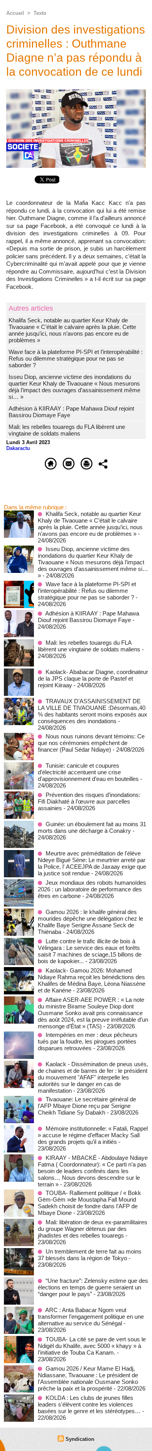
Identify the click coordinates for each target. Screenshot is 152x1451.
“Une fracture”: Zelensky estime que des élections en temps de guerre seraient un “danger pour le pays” (93, 1287)
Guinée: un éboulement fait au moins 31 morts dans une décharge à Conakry (92, 827)
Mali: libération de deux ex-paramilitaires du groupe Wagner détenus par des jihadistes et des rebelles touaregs (92, 1229)
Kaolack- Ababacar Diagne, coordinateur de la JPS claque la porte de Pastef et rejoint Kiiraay (93, 678)
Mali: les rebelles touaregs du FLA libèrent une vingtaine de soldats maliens (67, 430)
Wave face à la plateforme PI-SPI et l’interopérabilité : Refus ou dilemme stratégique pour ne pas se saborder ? (76, 358)
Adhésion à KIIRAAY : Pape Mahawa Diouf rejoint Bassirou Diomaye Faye (88, 616)
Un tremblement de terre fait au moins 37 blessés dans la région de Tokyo (89, 1254)
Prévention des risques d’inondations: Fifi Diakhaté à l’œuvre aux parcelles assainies (89, 801)
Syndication (79, 1439)
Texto (40, 13)
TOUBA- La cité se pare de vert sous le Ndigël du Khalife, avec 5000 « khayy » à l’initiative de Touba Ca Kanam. (92, 1346)
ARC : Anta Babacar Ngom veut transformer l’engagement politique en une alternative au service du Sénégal (91, 1317)
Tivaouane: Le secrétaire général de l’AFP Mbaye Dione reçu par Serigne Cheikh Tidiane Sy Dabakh (87, 1106)
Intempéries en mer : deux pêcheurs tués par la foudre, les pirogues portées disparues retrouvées (88, 1041)
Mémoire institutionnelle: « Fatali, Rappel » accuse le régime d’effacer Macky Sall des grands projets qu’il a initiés (93, 1135)
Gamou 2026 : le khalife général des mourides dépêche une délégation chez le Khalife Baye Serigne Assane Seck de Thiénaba (90, 922)
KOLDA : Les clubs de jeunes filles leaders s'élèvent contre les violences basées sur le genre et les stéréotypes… (89, 1404)
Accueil (15, 13)
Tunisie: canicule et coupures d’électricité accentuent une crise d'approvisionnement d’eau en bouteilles (88, 772)
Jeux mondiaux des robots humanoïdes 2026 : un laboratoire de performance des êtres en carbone (92, 889)
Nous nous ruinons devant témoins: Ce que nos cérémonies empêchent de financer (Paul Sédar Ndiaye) (91, 743)
